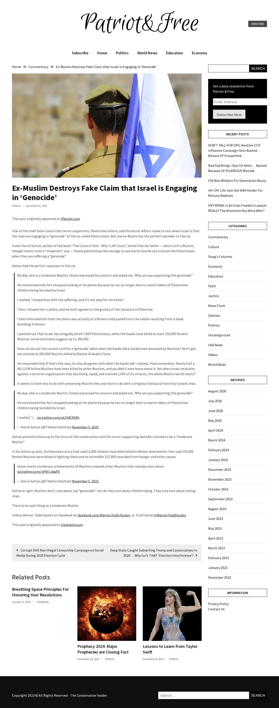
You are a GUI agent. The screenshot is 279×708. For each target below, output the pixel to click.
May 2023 (215, 528)
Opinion (214, 315)
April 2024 (215, 430)
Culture (213, 247)
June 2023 (215, 518)
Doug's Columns (220, 256)
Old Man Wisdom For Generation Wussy (237, 180)
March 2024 (216, 440)
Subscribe (257, 24)
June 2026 (215, 410)
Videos (213, 354)
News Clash (216, 305)
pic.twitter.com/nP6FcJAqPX (38, 471)
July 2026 (215, 401)
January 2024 (218, 460)
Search (258, 68)
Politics (122, 52)
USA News (215, 345)
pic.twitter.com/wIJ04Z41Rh (58, 417)
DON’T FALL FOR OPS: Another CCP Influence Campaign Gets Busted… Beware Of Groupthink (234, 150)
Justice (213, 296)
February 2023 (218, 558)
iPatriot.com (70, 218)
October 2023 (218, 489)
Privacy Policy (218, 604)
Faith (212, 286)
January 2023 (218, 567)
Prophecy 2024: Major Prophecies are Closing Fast (103, 649)
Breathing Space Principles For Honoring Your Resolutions (40, 591)
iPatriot (16, 206)
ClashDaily (42, 602)
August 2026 (217, 391)
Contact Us (216, 609)
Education (174, 52)
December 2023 (219, 469)
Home (102, 52)
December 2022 (219, 577)
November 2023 (219, 479)
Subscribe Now (229, 114)
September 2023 (220, 499)
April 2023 (215, 538)
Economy (199, 52)
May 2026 (215, 420)
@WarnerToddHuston (170, 515)
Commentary (218, 237)
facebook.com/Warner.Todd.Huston (103, 515)
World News (147, 52)
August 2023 (217, 509)
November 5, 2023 (85, 427)
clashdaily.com (72, 524)
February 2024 (218, 450)
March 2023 (216, 548)
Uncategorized (219, 335)
